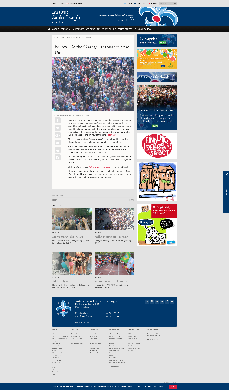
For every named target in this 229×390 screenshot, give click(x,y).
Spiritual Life (109, 29)
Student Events (114, 353)
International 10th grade (154, 334)
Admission (66, 29)
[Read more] (58, 157)
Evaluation (93, 350)
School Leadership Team (59, 338)
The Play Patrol (114, 366)
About (55, 29)
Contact (55, 3)
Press (62, 3)
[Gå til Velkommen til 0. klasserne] (114, 263)
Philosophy (55, 357)
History (54, 365)
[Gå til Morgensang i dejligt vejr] (72, 219)
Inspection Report (95, 353)
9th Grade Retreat (134, 345)
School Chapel (132, 338)
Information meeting (77, 334)
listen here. (112, 134)
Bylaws (54, 350)
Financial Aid (75, 341)
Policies (111, 343)
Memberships (56, 343)
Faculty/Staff (141, 3)
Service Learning (114, 336)
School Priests (132, 341)
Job (53, 369)
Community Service (134, 343)
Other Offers (125, 29)
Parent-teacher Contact (116, 348)
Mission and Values (58, 353)
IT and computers (95, 343)
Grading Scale (94, 348)
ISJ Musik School (143, 29)
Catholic (130, 350)
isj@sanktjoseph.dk (83, 322)
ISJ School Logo (57, 360)
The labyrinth (56, 362)
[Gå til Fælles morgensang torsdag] (114, 219)
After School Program (115, 334)
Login (175, 382)
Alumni (129, 3)
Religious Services (134, 348)
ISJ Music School (152, 339)
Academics (78, 29)
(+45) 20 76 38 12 (113, 316)
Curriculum (93, 336)
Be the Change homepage (99, 166)
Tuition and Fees (76, 338)
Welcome (55, 334)
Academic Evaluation (96, 345)
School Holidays (114, 350)
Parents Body (56, 372)
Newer (131, 200)
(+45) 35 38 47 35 (113, 313)
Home (56, 38)
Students (154, 3)
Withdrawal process (77, 343)
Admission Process (77, 336)
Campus (54, 367)
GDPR (54, 374)
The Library (93, 338)
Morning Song (132, 336)
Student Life (93, 29)
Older (54, 200)
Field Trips (112, 357)
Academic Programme (97, 334)
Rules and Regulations (116, 338)
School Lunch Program (116, 360)
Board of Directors (57, 345)
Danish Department (76, 3)
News (63, 38)
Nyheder (55, 233)
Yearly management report (60, 341)
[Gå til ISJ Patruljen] (72, 263)
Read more (159, 386)
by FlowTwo (168, 382)
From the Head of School (60, 336)
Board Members (57, 348)
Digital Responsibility (115, 345)
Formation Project (57, 355)
